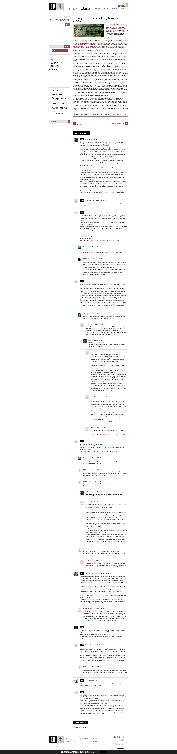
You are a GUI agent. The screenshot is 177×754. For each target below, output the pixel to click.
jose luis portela (90, 441)
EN (124, 3)
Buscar (67, 47)
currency (62, 19)
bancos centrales (90, 85)
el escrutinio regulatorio (98, 50)
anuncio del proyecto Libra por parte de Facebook (86, 53)
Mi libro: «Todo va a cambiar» (56, 62)
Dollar (68, 19)
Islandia (122, 24)
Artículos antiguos (53, 65)
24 (68, 24)
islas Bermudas (111, 24)
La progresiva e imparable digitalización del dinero (98, 19)
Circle (107, 34)
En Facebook (52, 63)
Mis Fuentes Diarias (83, 738)
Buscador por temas (60, 51)
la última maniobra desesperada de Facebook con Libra (103, 47)
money (68, 20)
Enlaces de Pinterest (70, 741)
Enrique (78, 8)
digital (65, 19)
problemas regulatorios (79, 46)
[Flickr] (125, 6)
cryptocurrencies (55, 19)
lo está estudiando (90, 43)
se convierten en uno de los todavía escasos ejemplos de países (116, 26)
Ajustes (111, 751)
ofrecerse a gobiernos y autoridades (82, 49)
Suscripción (95, 741)
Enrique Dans (60, 113)
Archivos (97, 9)
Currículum (95, 736)
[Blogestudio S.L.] (118, 744)
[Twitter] (121, 6)
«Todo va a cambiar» (83, 739)
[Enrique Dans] (56, 6)
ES (126, 3)
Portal (99, 65)
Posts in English (53, 69)
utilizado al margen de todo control (114, 56)
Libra (111, 44)
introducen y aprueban (119, 28)
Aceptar (103, 751)
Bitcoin (89, 308)
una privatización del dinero (97, 57)
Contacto (115, 9)
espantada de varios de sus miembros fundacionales (100, 46)
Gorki (84, 314)
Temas (106, 9)
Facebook (61, 20)
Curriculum (51, 59)
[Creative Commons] (121, 748)
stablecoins (109, 37)
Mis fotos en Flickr (53, 68)
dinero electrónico (113, 30)
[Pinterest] (123, 6)
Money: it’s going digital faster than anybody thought (113, 114)
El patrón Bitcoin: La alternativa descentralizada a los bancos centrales (108, 434)
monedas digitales (79, 40)
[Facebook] (119, 6)
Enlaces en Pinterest (54, 66)
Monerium (114, 33)
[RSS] (127, 6)
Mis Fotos (81, 736)
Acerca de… (124, 9)
